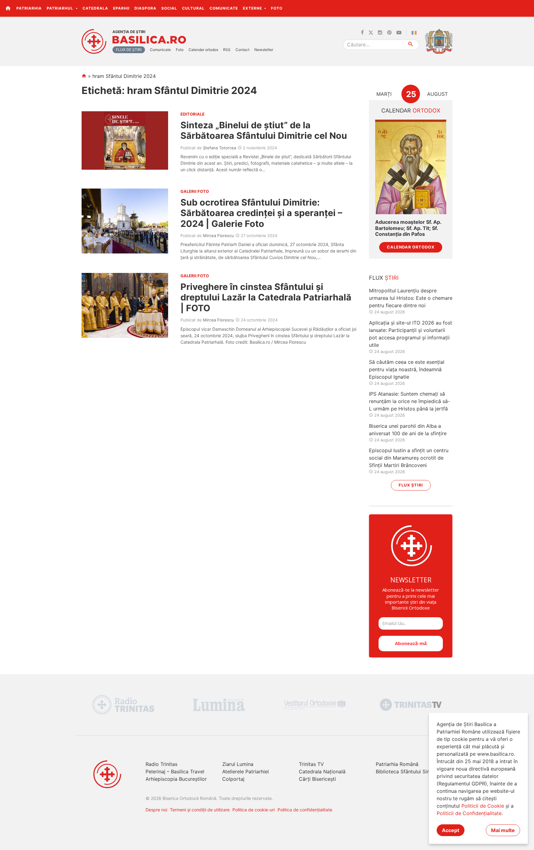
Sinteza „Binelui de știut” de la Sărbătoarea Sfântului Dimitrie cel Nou (263, 130)
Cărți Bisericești (317, 779)
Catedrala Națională (322, 771)
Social (169, 8)
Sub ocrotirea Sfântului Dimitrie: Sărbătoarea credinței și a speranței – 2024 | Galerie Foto (261, 213)
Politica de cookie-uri (253, 809)
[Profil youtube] (398, 33)
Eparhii (121, 8)
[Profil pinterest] (389, 33)
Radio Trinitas (161, 764)
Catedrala (95, 8)
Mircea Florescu (218, 235)
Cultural (193, 8)
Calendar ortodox (203, 49)
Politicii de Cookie (482, 806)
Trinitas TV (311, 764)
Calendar (410, 110)
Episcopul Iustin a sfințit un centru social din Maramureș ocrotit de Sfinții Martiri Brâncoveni (408, 457)
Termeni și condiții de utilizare (200, 809)
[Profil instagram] (380, 33)
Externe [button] (253, 8)
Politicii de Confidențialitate (469, 813)
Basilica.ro (149, 40)
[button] (526, 8)
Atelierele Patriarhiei (245, 771)
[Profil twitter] (370, 33)
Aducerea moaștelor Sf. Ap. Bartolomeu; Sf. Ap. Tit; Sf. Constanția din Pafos (408, 228)
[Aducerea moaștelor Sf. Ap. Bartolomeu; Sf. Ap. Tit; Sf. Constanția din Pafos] (410, 167)
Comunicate (224, 8)
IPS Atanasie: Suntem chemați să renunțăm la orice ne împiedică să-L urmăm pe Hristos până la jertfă (409, 401)
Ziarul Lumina (237, 764)
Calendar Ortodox (410, 247)
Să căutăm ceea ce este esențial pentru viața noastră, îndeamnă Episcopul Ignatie (406, 369)
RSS (227, 49)
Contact (242, 49)
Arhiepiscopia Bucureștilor (176, 779)
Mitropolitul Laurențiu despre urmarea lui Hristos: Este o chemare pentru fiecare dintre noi (410, 297)
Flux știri (411, 485)
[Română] (415, 33)
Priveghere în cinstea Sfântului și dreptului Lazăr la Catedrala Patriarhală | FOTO (265, 297)
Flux (384, 277)
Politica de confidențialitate (305, 809)
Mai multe (503, 830)
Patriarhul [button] (60, 8)
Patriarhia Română (397, 764)
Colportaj (233, 779)
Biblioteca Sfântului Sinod (406, 771)
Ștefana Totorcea (219, 147)
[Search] (411, 45)
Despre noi (156, 809)
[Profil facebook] (362, 33)
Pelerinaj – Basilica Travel (175, 771)
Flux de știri (129, 49)
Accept (450, 830)
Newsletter (263, 49)
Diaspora (145, 8)
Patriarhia (29, 8)
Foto (276, 8)
